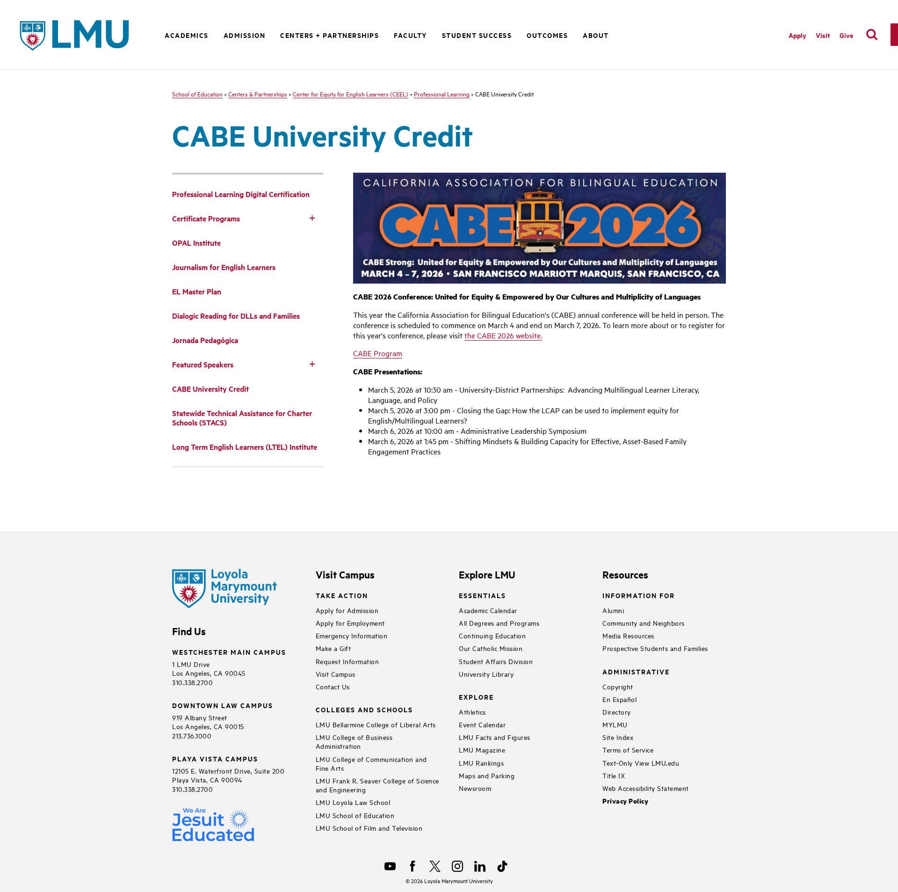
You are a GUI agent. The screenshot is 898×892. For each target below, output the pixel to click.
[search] (872, 34)
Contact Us (333, 686)
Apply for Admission (347, 610)
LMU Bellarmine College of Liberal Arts (376, 724)
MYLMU (615, 724)
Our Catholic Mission (490, 647)
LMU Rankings (481, 762)
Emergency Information (352, 635)
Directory (616, 711)
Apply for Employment (350, 622)
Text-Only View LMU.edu (640, 762)
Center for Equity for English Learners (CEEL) (350, 93)
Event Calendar (482, 724)
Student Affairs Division (496, 661)
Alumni (613, 610)
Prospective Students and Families (655, 647)
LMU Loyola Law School (353, 801)
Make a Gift (333, 647)
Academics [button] (187, 35)
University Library (486, 673)
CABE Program (377, 353)
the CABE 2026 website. (503, 335)
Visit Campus (335, 673)
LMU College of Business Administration (354, 741)
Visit (823, 35)
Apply (797, 35)
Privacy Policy (625, 801)
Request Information (347, 661)
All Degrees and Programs (499, 622)
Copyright (617, 686)
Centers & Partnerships (257, 93)
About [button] (596, 35)
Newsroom (475, 787)
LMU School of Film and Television (369, 827)
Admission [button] (245, 35)
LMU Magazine (482, 749)
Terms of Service (627, 749)
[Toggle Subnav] (312, 217)
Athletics (472, 711)
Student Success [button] (477, 35)
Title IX (613, 775)
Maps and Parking (486, 775)
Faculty (410, 35)
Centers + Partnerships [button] (329, 35)
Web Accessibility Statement (645, 787)
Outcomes (547, 35)
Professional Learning (442, 93)
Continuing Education (492, 635)
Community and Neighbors (643, 622)
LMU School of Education (355, 815)
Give (846, 35)
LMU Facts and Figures (494, 736)
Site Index (617, 736)
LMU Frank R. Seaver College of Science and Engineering (377, 785)
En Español (619, 699)
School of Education (197, 93)
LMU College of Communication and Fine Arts (371, 763)
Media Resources (628, 635)
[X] (435, 866)
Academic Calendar (488, 610)
